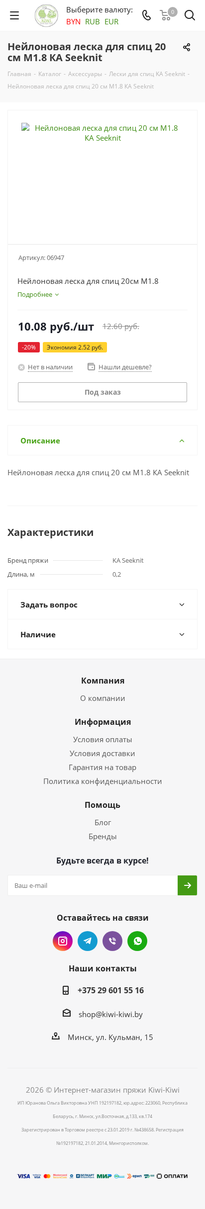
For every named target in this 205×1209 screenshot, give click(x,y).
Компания (102, 680)
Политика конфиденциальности (102, 781)
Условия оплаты (102, 739)
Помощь (102, 804)
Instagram (63, 941)
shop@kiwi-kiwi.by (111, 1014)
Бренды (103, 836)
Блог (103, 822)
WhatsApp (137, 941)
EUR (111, 21)
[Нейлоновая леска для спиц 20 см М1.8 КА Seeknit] (102, 173)
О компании (102, 698)
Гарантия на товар (102, 767)
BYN (73, 21)
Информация (103, 721)
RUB (92, 21)
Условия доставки (102, 753)
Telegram (88, 941)
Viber (112, 941)
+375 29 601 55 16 (111, 990)
